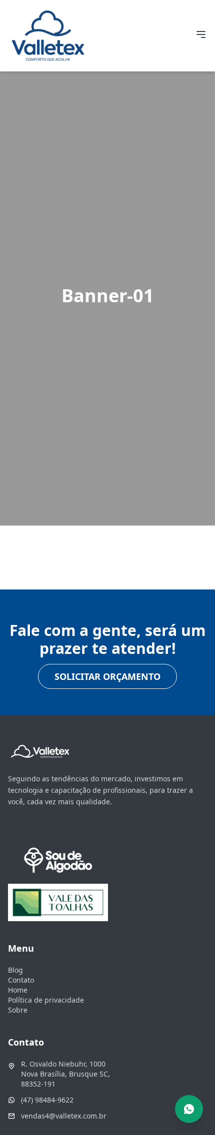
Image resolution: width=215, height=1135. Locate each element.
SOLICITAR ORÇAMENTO (107, 676)
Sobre (18, 1010)
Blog (15, 970)
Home (18, 990)
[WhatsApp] (189, 1109)
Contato (21, 980)
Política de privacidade (46, 1000)
